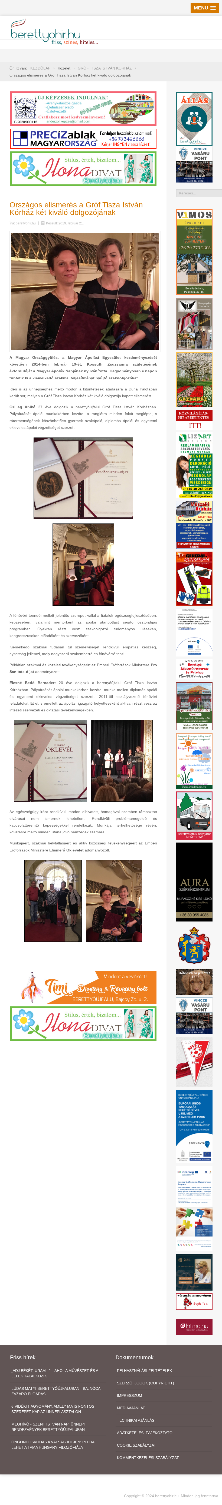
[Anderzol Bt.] (83, 108)
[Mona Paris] (194, 323)
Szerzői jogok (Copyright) (145, 1383)
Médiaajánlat (131, 1408)
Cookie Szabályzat (136, 1445)
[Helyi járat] (194, 815)
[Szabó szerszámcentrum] (194, 706)
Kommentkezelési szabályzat (148, 1458)
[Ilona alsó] (83, 1023)
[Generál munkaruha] (194, 578)
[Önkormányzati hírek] (194, 945)
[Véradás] (194, 1301)
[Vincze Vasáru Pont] (194, 1015)
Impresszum (129, 1395)
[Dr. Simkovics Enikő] (194, 1272)
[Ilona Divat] (83, 168)
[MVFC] (194, 1061)
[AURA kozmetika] (194, 882)
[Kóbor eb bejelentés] (194, 981)
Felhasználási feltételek (144, 1370)
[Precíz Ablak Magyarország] (83, 138)
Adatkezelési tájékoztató (144, 1433)
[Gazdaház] (194, 379)
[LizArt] (194, 465)
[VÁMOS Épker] (194, 252)
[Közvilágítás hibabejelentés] (194, 419)
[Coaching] (194, 760)
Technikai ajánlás (135, 1420)
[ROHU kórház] (194, 1208)
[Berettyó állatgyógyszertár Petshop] (194, 669)
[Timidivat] (83, 987)
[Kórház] (194, 632)
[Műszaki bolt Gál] (194, 524)
